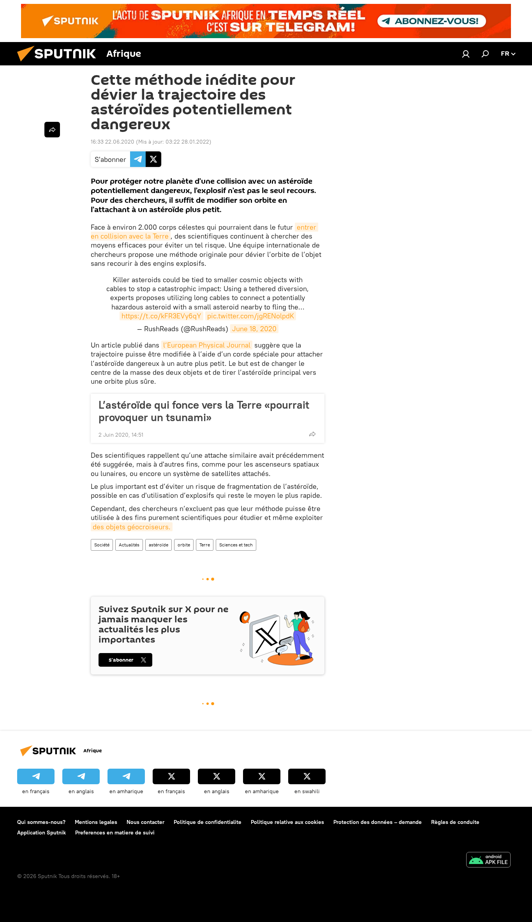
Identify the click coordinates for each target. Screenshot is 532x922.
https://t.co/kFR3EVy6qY (161, 315)
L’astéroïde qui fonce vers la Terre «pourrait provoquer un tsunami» (204, 411)
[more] (312, 434)
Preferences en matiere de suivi (115, 832)
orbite (184, 545)
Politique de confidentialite (207, 821)
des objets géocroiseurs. (132, 526)
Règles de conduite (455, 821)
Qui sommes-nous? (41, 821)
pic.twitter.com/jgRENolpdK (250, 315)
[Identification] (466, 53)
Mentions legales (96, 821)
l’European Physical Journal (206, 345)
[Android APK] (488, 860)
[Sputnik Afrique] (59, 63)
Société (101, 545)
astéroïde (158, 545)
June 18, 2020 (254, 328)
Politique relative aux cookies (287, 821)
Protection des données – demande (377, 821)
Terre (204, 545)
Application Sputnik (41, 832)
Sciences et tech (236, 545)
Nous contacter (145, 821)
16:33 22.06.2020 (112, 141)
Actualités (129, 545)
